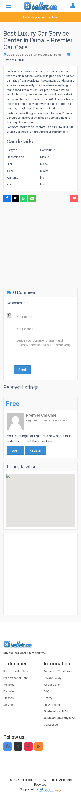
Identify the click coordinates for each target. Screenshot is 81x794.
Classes (8, 698)
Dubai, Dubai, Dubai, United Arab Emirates (34, 54)
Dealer (44, 170)
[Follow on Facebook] (7, 746)
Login (15, 450)
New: (10, 184)
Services (8, 704)
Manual (45, 157)
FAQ (46, 691)
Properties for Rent (15, 678)
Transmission (15, 157)
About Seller (52, 684)
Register (36, 450)
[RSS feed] (38, 746)
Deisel (44, 164)
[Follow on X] (18, 746)
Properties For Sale (15, 671)
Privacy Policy (52, 678)
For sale (8, 691)
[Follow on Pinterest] (28, 746)
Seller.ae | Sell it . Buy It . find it (39, 779)
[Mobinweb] (49, 789)
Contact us (51, 724)
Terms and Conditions (58, 671)
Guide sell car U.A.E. (57, 711)
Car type (12, 150)
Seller (10, 170)
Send (22, 370)
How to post (52, 704)
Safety (48, 698)
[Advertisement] (40, 244)
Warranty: (13, 177)
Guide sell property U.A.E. (60, 718)
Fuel (9, 164)
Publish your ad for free (40, 17)
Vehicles (8, 684)
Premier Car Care (41, 415)
